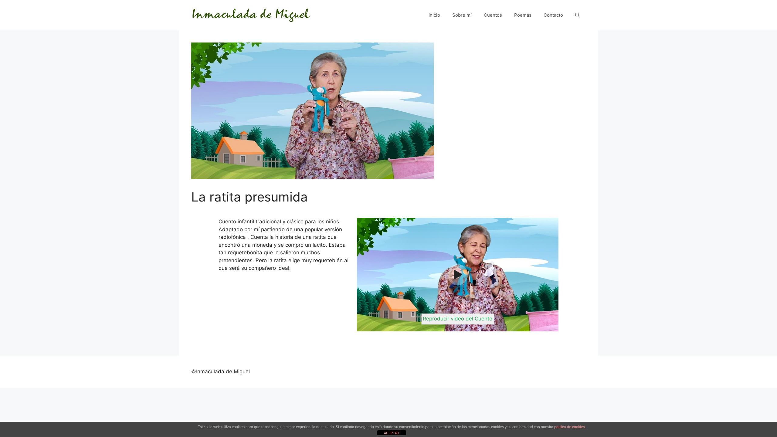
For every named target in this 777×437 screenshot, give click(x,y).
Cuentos (493, 15)
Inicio (434, 15)
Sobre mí (462, 15)
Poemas (522, 15)
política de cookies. (570, 427)
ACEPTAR (391, 433)
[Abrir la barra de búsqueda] (577, 15)
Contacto (553, 15)
